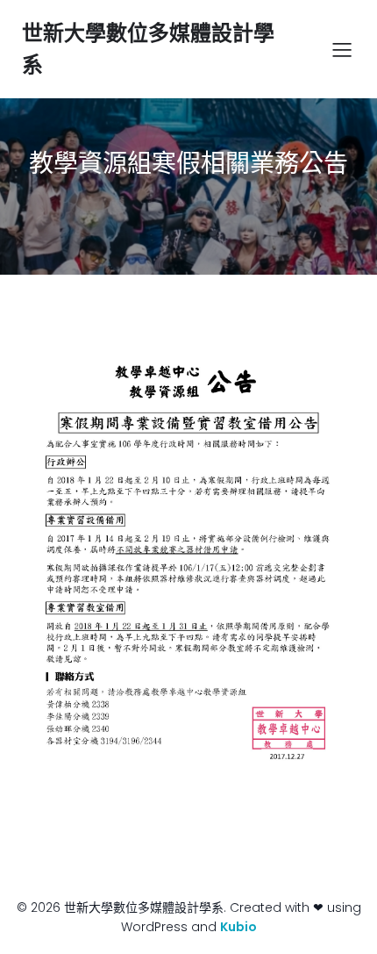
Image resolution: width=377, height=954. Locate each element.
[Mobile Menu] (342, 49)
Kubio (238, 927)
